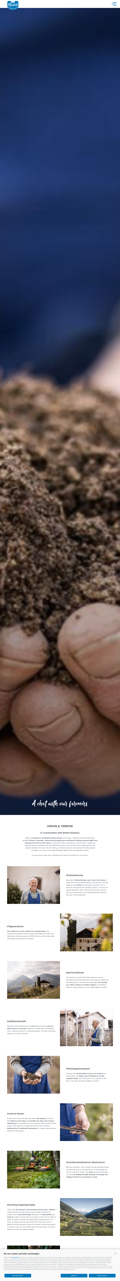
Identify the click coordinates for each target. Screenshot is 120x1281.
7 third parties (15, 1257)
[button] (115, 1253)
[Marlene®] (12, 9)
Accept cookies (102, 1275)
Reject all (74, 1275)
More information (18, 1275)
